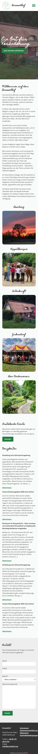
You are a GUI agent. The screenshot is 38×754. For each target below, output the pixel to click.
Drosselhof (18, 5)
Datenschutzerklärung (29, 730)
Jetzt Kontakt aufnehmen (14, 51)
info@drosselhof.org (10, 746)
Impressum (24, 728)
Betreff (4, 676)
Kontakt (8, 439)
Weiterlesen (6, 488)
